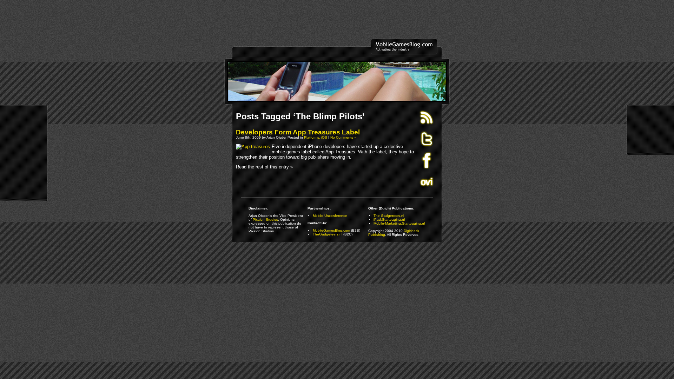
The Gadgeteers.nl (389, 216)
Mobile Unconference (330, 216)
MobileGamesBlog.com (331, 230)
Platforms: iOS (315, 137)
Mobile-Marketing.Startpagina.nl (399, 223)
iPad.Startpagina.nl (389, 219)
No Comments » (343, 137)
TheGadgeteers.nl (327, 234)
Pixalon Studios (265, 219)
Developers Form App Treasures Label (298, 132)
